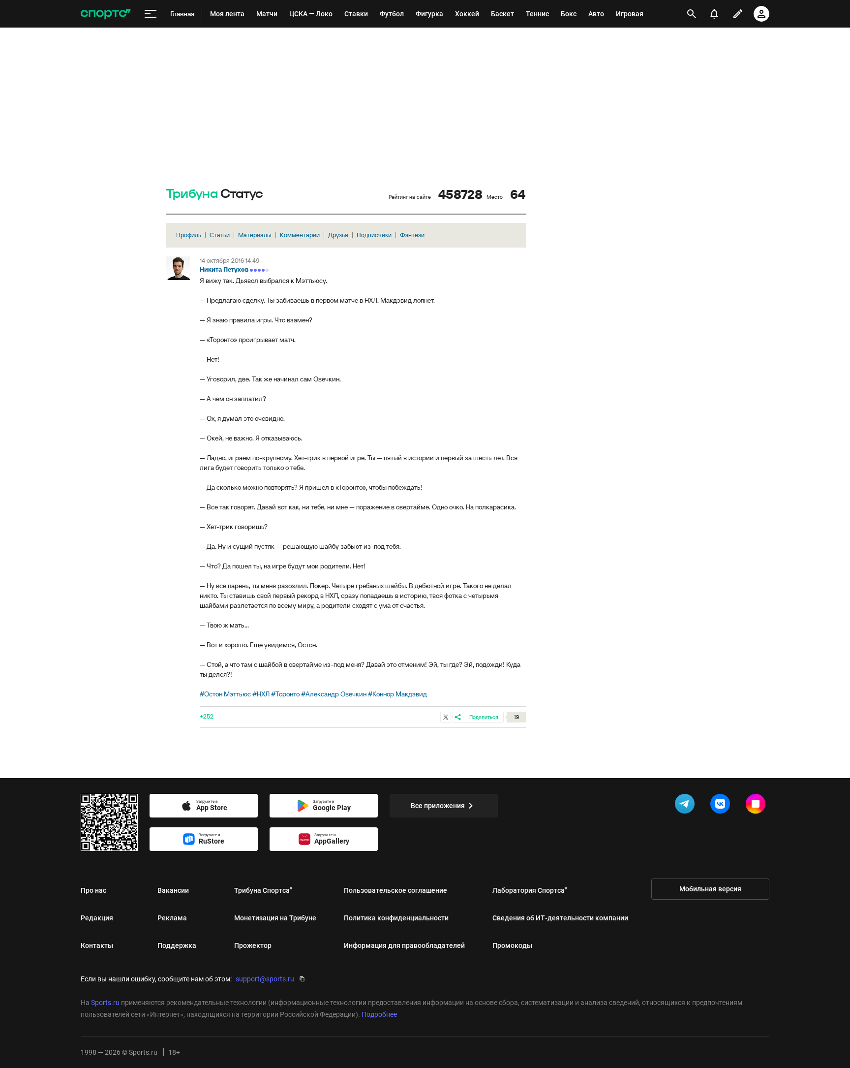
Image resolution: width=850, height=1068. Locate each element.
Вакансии (173, 890)
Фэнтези (412, 235)
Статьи (220, 235)
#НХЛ (261, 694)
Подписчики (374, 235)
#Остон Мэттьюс (225, 694)
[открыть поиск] (691, 14)
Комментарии (300, 235)
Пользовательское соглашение (395, 890)
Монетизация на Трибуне (275, 918)
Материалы (255, 235)
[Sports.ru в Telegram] (686, 805)
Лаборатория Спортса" (529, 890)
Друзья (338, 235)
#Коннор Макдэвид (397, 694)
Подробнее (379, 1014)
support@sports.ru (265, 979)
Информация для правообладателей (404, 945)
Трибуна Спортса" (263, 890)
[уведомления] (714, 14)
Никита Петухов (224, 269)
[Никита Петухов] (178, 268)
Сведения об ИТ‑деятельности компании (560, 918)
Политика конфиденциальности (396, 918)
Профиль (188, 235)
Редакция (97, 918)
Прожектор (253, 945)
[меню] (150, 14)
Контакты (97, 945)
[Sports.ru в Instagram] (757, 805)
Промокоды (512, 945)
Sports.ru (105, 1002)
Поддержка (176, 945)
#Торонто (285, 694)
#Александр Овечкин (333, 694)
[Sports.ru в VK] (722, 805)
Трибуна (192, 194)
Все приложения (438, 806)
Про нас (93, 890)
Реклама (172, 918)
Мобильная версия (710, 889)
